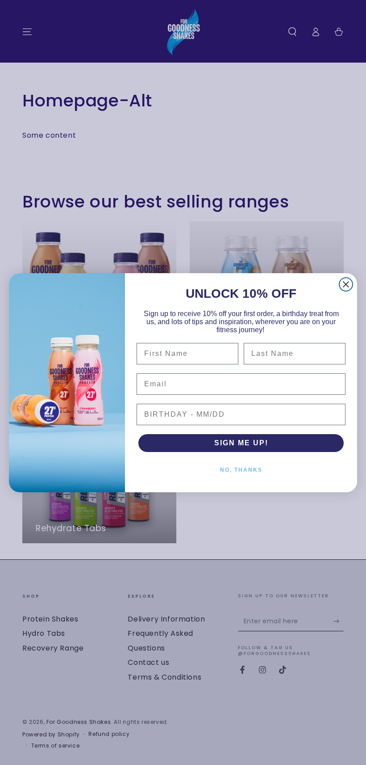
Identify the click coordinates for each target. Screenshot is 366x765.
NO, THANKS (241, 470)
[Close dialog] (346, 284)
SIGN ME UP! (241, 443)
